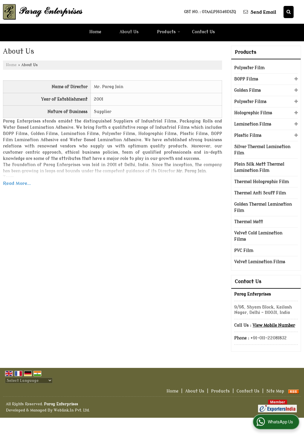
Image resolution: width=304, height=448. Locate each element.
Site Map (275, 391)
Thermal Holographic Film (261, 181)
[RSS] (293, 391)
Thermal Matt (248, 222)
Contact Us (203, 32)
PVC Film (243, 250)
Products (166, 32)
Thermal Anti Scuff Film (260, 193)
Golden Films (247, 90)
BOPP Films (246, 79)
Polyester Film (249, 68)
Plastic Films (248, 135)
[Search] (289, 12)
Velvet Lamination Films (259, 262)
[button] (274, 325)
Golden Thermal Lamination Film (263, 207)
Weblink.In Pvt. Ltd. (72, 410)
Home (95, 32)
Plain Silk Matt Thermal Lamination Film (259, 167)
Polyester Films (250, 101)
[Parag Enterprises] (43, 12)
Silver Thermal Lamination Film (262, 149)
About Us (129, 32)
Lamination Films (252, 124)
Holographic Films (253, 113)
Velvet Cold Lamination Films (258, 236)
